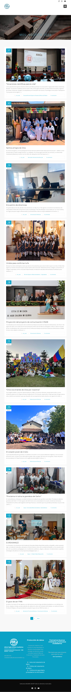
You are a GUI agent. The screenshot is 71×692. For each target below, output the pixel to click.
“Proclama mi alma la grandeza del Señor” (24, 496)
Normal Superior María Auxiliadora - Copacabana (35, 274)
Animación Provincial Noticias (30, 611)
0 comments (53, 95)
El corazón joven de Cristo (17, 452)
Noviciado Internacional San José (35, 157)
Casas (24, 507)
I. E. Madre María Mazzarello (36, 554)
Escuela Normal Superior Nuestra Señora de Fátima (35, 95)
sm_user (18, 95)
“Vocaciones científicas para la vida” (21, 84)
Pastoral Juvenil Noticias (35, 399)
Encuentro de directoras (16, 205)
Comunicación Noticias (35, 214)
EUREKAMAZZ (12, 543)
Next (38, 618)
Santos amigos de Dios (16, 148)
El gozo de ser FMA (14, 602)
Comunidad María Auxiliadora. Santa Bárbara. (36, 507)
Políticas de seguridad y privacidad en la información (35, 671)
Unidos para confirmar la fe (17, 263)
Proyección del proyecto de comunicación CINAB (27, 322)
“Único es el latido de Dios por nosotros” (23, 390)
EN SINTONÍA (9, 1)
